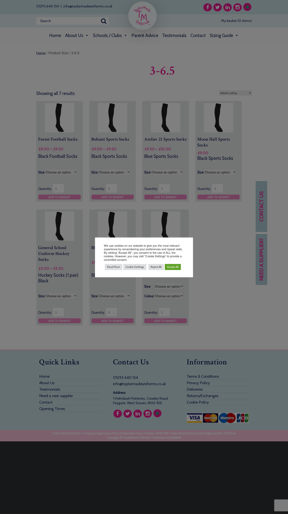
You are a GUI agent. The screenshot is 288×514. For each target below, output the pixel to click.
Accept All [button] (172, 266)
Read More (113, 266)
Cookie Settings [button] (135, 266)
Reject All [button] (156, 266)
